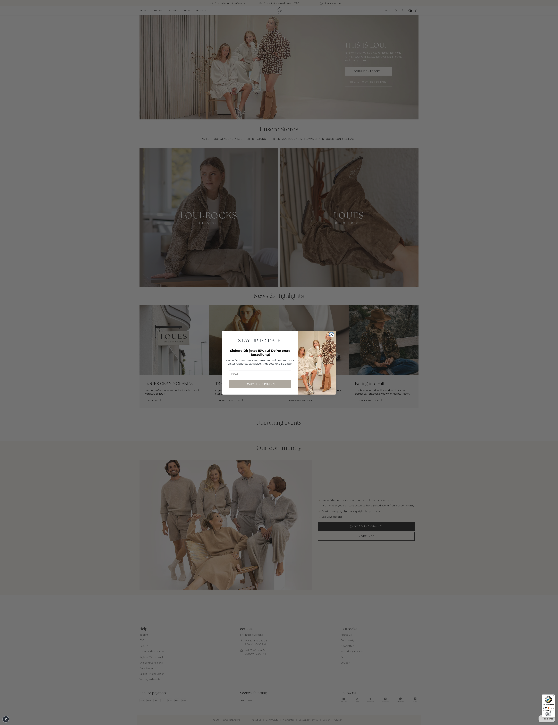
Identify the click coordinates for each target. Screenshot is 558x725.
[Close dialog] (331, 334)
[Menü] (553, 696)
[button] (5, 719)
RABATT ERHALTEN (260, 384)
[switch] (548, 714)
